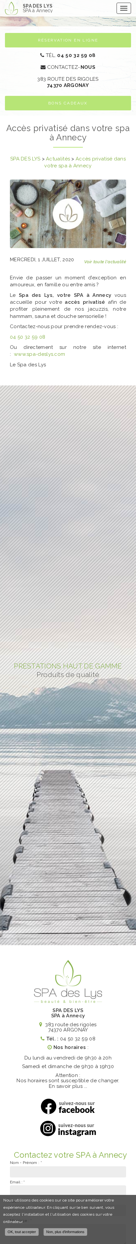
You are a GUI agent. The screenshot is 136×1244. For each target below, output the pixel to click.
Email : (17, 1182)
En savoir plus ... (68, 1086)
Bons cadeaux (68, 103)
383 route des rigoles (67, 82)
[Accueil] (11, 8)
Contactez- (70, 67)
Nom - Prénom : (26, 1162)
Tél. (70, 55)
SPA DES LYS (38, 8)
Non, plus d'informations (65, 1232)
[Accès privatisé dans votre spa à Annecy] (68, 214)
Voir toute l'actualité (105, 261)
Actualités (58, 159)
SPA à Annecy (68, 1016)
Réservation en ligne (68, 40)
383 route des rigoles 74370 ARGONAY (70, 1027)
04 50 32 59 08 (27, 337)
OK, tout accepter (22, 1232)
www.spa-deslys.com (39, 354)
